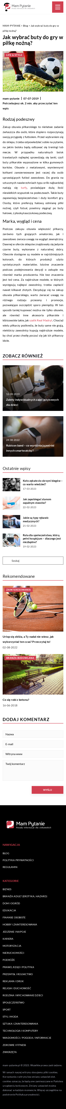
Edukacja (9, 910)
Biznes (7, 889)
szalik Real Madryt (40, 320)
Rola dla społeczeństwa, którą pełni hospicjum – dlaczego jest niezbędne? (42, 539)
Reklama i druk (13, 981)
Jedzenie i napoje (14, 931)
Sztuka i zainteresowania (20, 1023)
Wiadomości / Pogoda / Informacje (27, 1037)
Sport (7, 1009)
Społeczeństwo (13, 1002)
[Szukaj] (7, 561)
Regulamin (10, 866)
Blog (6, 853)
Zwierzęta (10, 1052)
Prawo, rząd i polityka (18, 967)
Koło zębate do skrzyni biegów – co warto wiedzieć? (43, 482)
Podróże (9, 959)
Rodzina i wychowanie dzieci (23, 995)
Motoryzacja (12, 945)
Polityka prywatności (18, 860)
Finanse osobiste (14, 917)
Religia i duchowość (17, 988)
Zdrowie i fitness (14, 1044)
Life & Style (14, 55)
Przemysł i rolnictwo (18, 974)
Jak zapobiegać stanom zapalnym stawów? (37, 501)
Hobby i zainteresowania (20, 924)
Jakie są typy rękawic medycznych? (36, 519)
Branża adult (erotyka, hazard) (25, 896)
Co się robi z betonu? (16, 699)
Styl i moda (10, 1016)
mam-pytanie (11, 98)
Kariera (8, 938)
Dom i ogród (11, 903)
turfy (24, 187)
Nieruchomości (13, 952)
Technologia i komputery (20, 1030)
